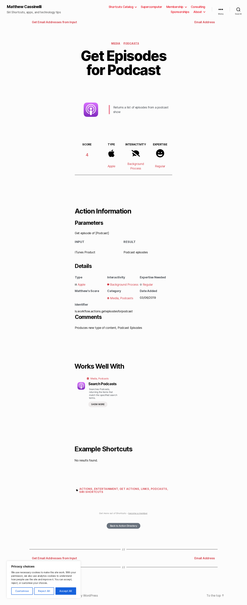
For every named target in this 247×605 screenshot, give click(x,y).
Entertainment (106, 489)
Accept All (65, 591)
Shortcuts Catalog (121, 7)
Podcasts (131, 43)
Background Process (124, 284)
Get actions (129, 489)
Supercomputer (151, 7)
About (197, 12)
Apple (111, 166)
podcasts (159, 489)
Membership (174, 7)
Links (145, 489)
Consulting (198, 7)
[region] (44, 579)
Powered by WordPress (82, 595)
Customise (22, 591)
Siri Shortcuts (91, 492)
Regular (160, 166)
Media (115, 43)
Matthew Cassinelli (24, 7)
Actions (85, 489)
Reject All (44, 591)
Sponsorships (180, 12)
